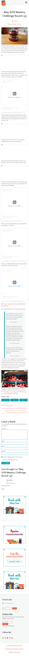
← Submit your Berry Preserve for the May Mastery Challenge (13, 408)
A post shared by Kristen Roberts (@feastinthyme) (13, 300)
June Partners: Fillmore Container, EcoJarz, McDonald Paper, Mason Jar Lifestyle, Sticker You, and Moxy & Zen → (16, 411)
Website (3, 451)
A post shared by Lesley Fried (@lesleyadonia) (12, 220)
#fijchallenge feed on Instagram (10, 391)
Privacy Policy (19, 645)
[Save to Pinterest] (23, 400)
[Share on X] (14, 400)
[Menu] (26, 2)
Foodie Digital (17, 652)
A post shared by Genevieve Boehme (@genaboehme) (14, 260)
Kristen (5, 304)
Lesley (5, 223)
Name (3, 441)
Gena (5, 263)
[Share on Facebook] (5, 400)
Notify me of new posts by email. (10, 459)
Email (3, 446)
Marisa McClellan (12, 24)
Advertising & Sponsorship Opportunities (14, 648)
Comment (4, 428)
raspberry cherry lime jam (13, 304)
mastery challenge (9, 405)
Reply (3, 489)
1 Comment (19, 24)
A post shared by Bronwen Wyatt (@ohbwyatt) (12, 112)
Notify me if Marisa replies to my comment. (12, 457)
